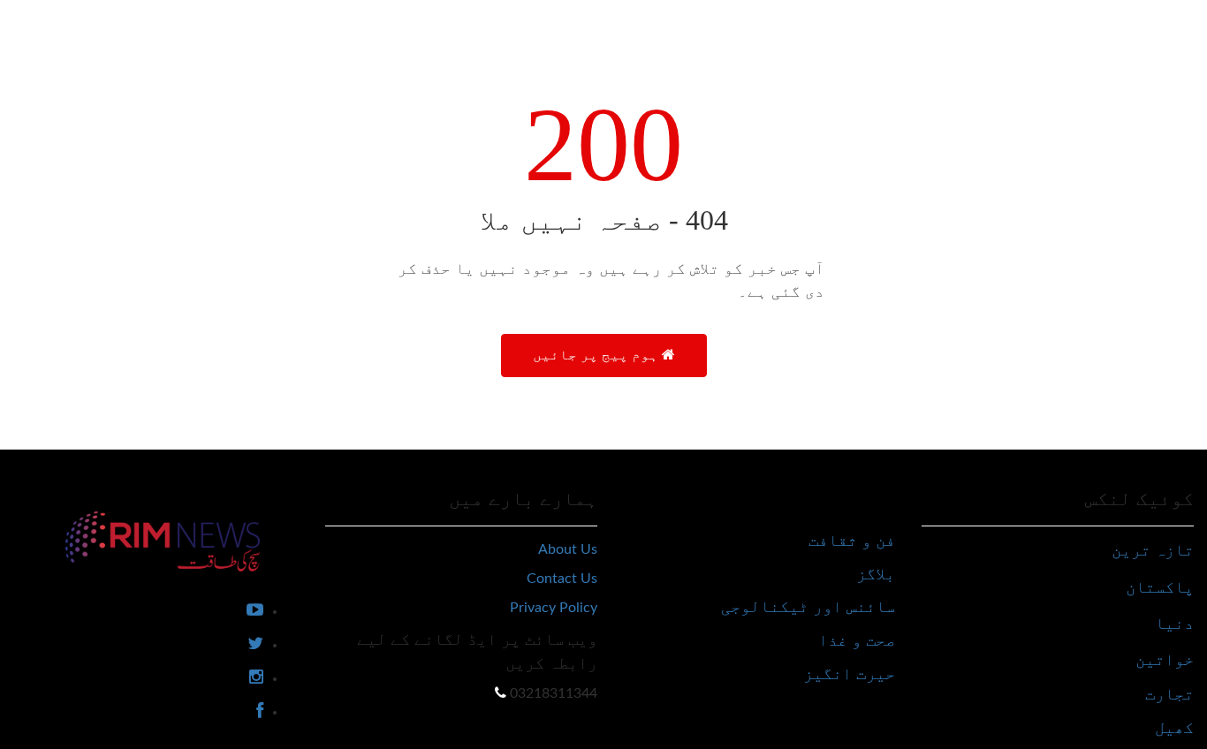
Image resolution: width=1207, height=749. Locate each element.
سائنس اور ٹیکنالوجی (808, 606)
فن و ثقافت (851, 540)
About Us (567, 549)
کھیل (1174, 727)
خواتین (1164, 659)
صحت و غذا (856, 640)
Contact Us (562, 578)
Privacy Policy (553, 608)
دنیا (1174, 623)
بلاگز (875, 573)
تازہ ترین (1153, 549)
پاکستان (1160, 587)
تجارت (1169, 693)
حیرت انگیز (849, 673)
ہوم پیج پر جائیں (597, 354)
